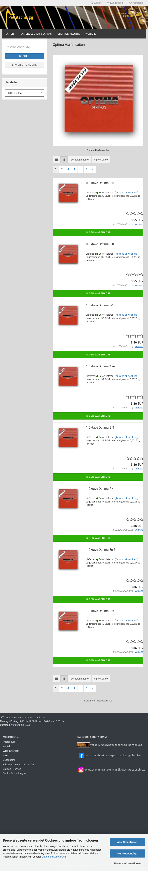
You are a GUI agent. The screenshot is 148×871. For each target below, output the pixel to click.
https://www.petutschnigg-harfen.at (116, 744)
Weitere (90, 33)
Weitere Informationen (127, 863)
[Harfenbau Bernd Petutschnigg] (20, 17)
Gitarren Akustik (68, 33)
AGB (5, 755)
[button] (56, 160)
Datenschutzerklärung (54, 856)
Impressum (9, 741)
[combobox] (79, 160)
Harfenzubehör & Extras (36, 33)
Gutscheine (9, 759)
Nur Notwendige (127, 853)
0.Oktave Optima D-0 (100, 183)
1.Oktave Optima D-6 (100, 611)
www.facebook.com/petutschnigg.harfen (113, 755)
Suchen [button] (97, 3)
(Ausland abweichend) (126, 192)
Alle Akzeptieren (127, 842)
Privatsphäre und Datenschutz (19, 764)
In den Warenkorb (98, 232)
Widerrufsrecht (11, 750)
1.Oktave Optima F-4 (100, 489)
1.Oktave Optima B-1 (100, 305)
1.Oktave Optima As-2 (100, 366)
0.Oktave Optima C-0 (100, 244)
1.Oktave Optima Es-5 (100, 550)
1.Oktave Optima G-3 (100, 427)
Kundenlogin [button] (116, 3)
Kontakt (7, 746)
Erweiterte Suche (24, 65)
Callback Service (12, 768)
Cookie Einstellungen (14, 773)
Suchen (24, 56)
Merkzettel (137, 3)
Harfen (9, 33)
